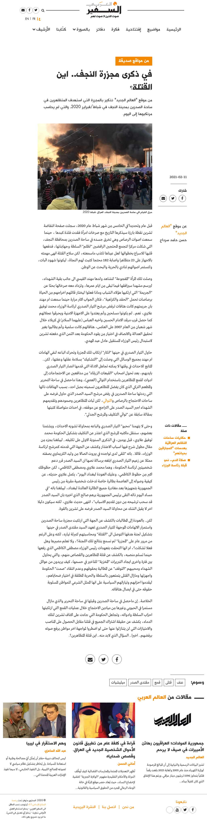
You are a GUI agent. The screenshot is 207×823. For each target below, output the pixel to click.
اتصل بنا (109, 806)
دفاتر (100, 29)
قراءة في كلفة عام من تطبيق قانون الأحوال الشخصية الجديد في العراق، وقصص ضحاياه (104, 749)
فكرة (115, 29)
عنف (180, 682)
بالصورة (83, 29)
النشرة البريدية (84, 806)
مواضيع (153, 29)
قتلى (169, 682)
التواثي (107, 400)
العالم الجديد (195, 757)
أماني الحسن (126, 763)
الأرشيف (43, 29)
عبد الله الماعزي (55, 750)
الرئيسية (174, 29)
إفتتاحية (133, 29)
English (26, 19)
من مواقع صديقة (134, 60)
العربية (40, 19)
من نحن (128, 806)
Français (33, 19)
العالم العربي (152, 696)
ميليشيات (118, 682)
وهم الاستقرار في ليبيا (46, 742)
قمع (157, 682)
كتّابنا (61, 29)
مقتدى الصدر (139, 682)
